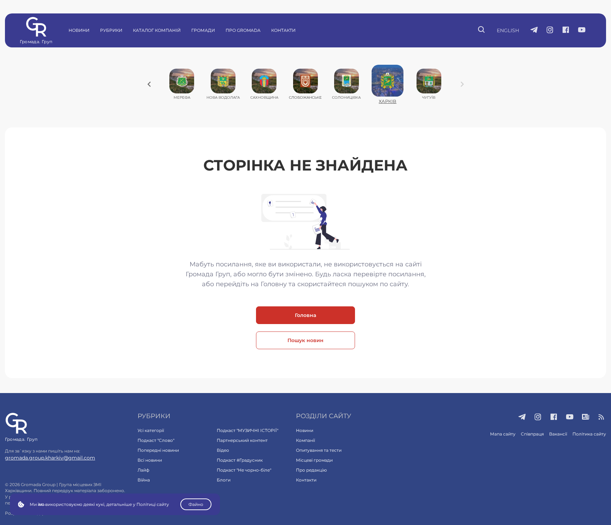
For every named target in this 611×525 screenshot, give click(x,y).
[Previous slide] (149, 84)
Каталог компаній (157, 30)
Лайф (143, 470)
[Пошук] (481, 30)
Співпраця (532, 434)
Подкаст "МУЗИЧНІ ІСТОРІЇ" (247, 430)
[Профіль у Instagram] (550, 30)
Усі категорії (151, 430)
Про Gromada (243, 30)
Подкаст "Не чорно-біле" (244, 470)
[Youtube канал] (581, 30)
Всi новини (150, 460)
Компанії (305, 440)
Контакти (283, 30)
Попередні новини (158, 450)
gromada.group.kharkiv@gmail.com (50, 458)
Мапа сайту (503, 434)
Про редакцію (311, 470)
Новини (79, 30)
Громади (203, 30)
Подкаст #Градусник (240, 460)
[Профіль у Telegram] (534, 30)
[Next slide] (462, 84)
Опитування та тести (319, 450)
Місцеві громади (314, 460)
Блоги (224, 480)
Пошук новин (305, 340)
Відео (223, 450)
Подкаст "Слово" (156, 440)
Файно (195, 504)
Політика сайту (589, 434)
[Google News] (585, 417)
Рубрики (111, 30)
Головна (305, 315)
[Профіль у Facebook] (565, 30)
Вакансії (558, 434)
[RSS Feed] (601, 417)
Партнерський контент (242, 440)
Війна (144, 480)
